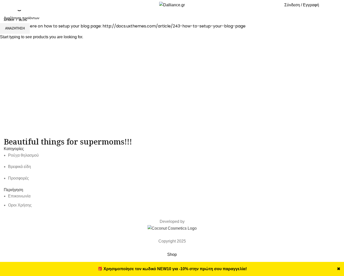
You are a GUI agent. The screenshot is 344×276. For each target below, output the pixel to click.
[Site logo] (172, 5)
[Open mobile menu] (9, 5)
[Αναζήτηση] (265, 5)
